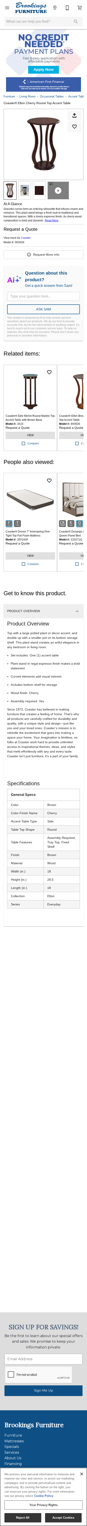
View (30, 435)
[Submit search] (76, 22)
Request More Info (46, 254)
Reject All (22, 1517)
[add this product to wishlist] (74, 126)
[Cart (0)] (80, 7)
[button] (7, 7)
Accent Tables (77, 96)
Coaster (26, 237)
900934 (19, 242)
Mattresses (14, 1441)
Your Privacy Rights (43, 1505)
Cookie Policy (43, 1496)
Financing (13, 1464)
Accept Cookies (63, 1517)
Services (11, 1452)
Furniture (9, 96)
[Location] (55, 7)
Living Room (27, 96)
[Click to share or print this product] (74, 115)
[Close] (82, 1474)
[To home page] (31, 7)
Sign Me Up (43, 1390)
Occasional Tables (52, 96)
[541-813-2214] (67, 7)
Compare (33, 443)
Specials (11, 1447)
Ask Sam (43, 309)
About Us (12, 1458)
